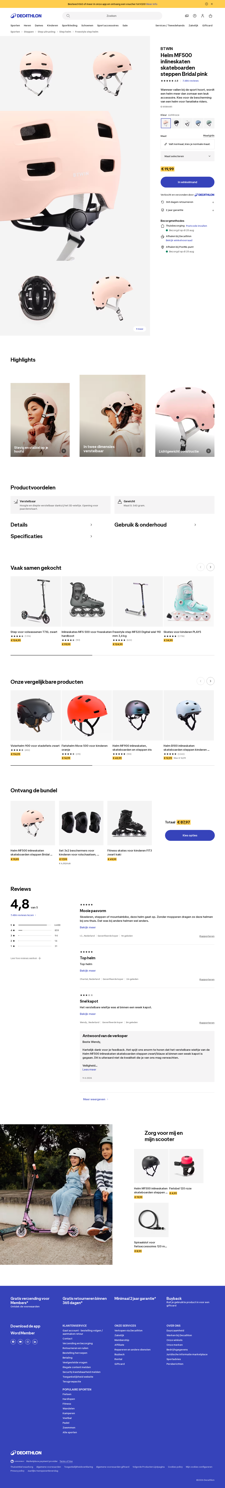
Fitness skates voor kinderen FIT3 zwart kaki (129, 852)
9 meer (139, 329)
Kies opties (190, 835)
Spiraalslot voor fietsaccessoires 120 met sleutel (151, 1244)
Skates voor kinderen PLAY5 (182, 632)
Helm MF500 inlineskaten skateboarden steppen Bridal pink (30, 852)
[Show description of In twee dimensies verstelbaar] (138, 450)
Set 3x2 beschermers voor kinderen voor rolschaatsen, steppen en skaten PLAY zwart (79, 852)
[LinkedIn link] (35, 1341)
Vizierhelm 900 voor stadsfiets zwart (35, 745)
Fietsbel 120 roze (180, 1188)
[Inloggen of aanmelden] (203, 16)
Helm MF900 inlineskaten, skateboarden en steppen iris (132, 747)
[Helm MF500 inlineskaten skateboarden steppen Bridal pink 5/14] (112, 298)
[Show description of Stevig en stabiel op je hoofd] (63, 451)
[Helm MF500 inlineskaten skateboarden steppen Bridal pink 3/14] (75, 186)
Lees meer (89, 1069)
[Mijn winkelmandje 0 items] (210, 16)
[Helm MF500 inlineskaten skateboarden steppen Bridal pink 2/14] (37, 73)
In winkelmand (187, 182)
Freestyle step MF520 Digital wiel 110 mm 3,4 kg (136, 633)
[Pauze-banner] (206, 4)
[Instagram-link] (27, 1341)
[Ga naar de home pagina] (26, 15)
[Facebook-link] (13, 1341)
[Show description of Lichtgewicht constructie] (208, 451)
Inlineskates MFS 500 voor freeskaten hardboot (87, 633)
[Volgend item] (210, 567)
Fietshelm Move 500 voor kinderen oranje (85, 747)
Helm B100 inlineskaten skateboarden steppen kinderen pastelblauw (185, 748)
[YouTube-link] (20, 1341)
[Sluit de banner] (211, 4)
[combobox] (187, 156)
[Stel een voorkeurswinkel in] (187, 16)
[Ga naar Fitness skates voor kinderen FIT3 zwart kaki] (129, 823)
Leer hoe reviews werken (24, 958)
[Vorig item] (201, 567)
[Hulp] (195, 16)
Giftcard (207, 25)
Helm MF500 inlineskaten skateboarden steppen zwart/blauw (151, 1190)
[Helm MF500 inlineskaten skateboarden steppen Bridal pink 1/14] (112, 73)
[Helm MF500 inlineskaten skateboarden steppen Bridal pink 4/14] (37, 298)
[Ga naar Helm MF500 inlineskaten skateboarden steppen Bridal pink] (33, 823)
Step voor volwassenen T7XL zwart (34, 632)
